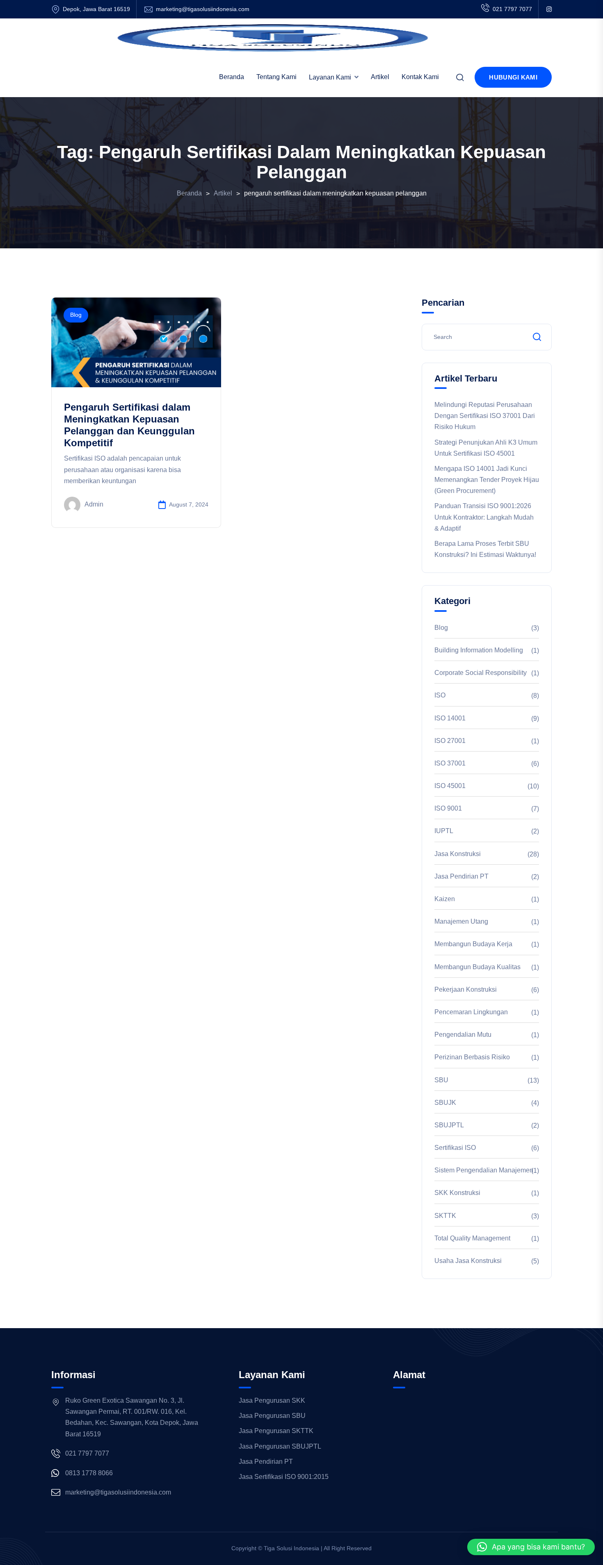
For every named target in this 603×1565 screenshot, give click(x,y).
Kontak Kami (420, 76)
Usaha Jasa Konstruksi (468, 1260)
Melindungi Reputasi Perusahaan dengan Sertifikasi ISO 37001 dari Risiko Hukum (484, 415)
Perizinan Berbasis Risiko (472, 1057)
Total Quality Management (472, 1238)
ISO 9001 (448, 808)
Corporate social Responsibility (480, 672)
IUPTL (443, 830)
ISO (439, 695)
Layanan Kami (330, 77)
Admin (94, 504)
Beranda (231, 76)
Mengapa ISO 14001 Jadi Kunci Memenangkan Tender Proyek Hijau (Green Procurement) (486, 479)
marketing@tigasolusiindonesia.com (202, 9)
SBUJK (445, 1102)
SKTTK (445, 1215)
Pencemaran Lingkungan (471, 1012)
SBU (441, 1080)
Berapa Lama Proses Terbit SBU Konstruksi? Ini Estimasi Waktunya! (485, 549)
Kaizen (444, 898)
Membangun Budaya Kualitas (477, 966)
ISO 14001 (450, 718)
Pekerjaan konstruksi (465, 989)
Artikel (380, 76)
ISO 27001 (450, 740)
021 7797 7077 (512, 9)
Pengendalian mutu (462, 1034)
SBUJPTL (449, 1125)
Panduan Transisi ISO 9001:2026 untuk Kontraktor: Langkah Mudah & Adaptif (484, 517)
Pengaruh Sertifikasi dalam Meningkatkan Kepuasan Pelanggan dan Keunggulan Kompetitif (129, 425)
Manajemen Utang (461, 921)
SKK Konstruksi (457, 1192)
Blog (76, 314)
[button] (531, 1547)
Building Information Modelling (478, 650)
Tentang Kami (276, 76)
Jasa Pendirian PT (461, 876)
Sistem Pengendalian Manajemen (483, 1170)
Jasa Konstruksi (457, 853)
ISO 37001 (450, 763)
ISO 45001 (450, 785)
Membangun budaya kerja (473, 943)
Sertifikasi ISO (455, 1147)
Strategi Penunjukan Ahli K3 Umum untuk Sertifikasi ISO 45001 (485, 448)
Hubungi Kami (513, 77)
